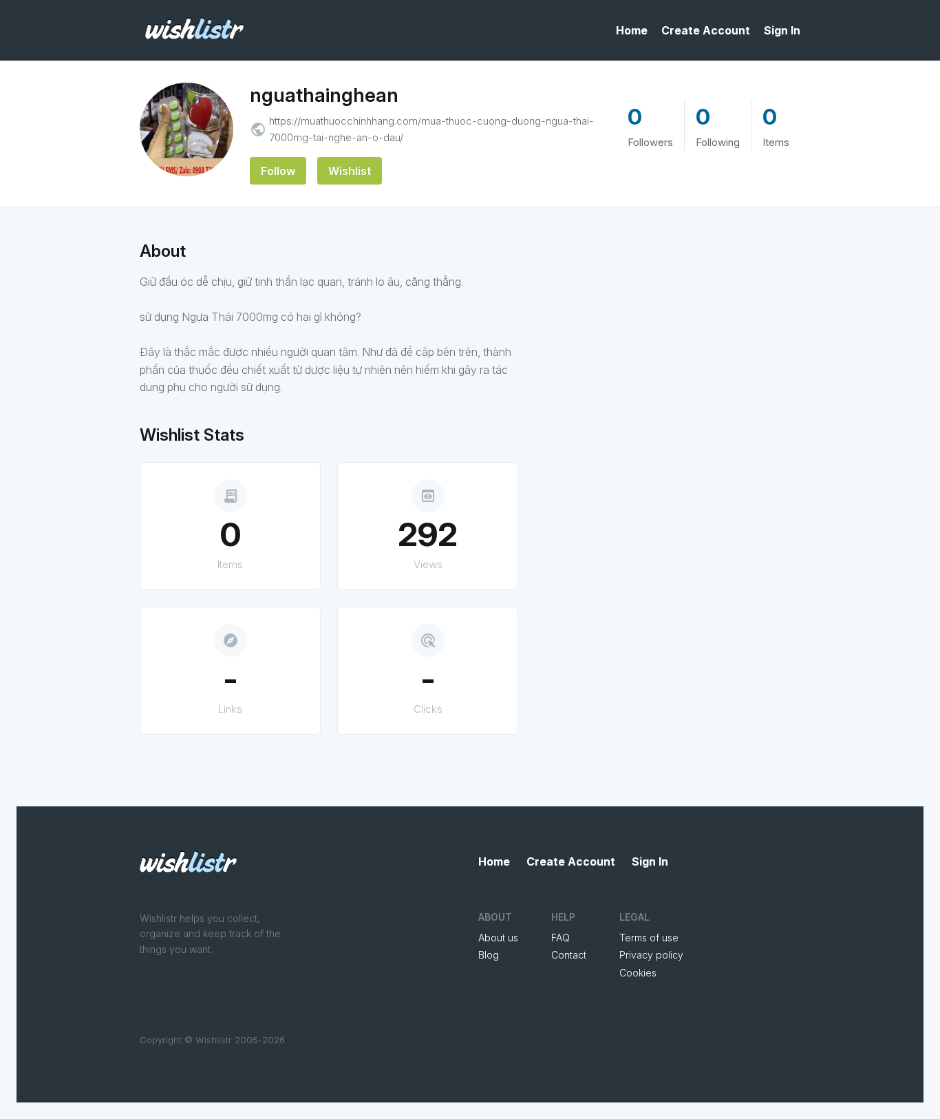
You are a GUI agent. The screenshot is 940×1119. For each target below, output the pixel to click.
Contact (568, 955)
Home (632, 30)
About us (498, 937)
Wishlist (349, 171)
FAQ (560, 937)
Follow (278, 171)
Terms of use (649, 937)
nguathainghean (324, 95)
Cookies (637, 973)
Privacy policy (651, 955)
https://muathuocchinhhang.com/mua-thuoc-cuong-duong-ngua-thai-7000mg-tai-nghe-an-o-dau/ (431, 129)
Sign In (782, 30)
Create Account (705, 30)
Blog (488, 955)
